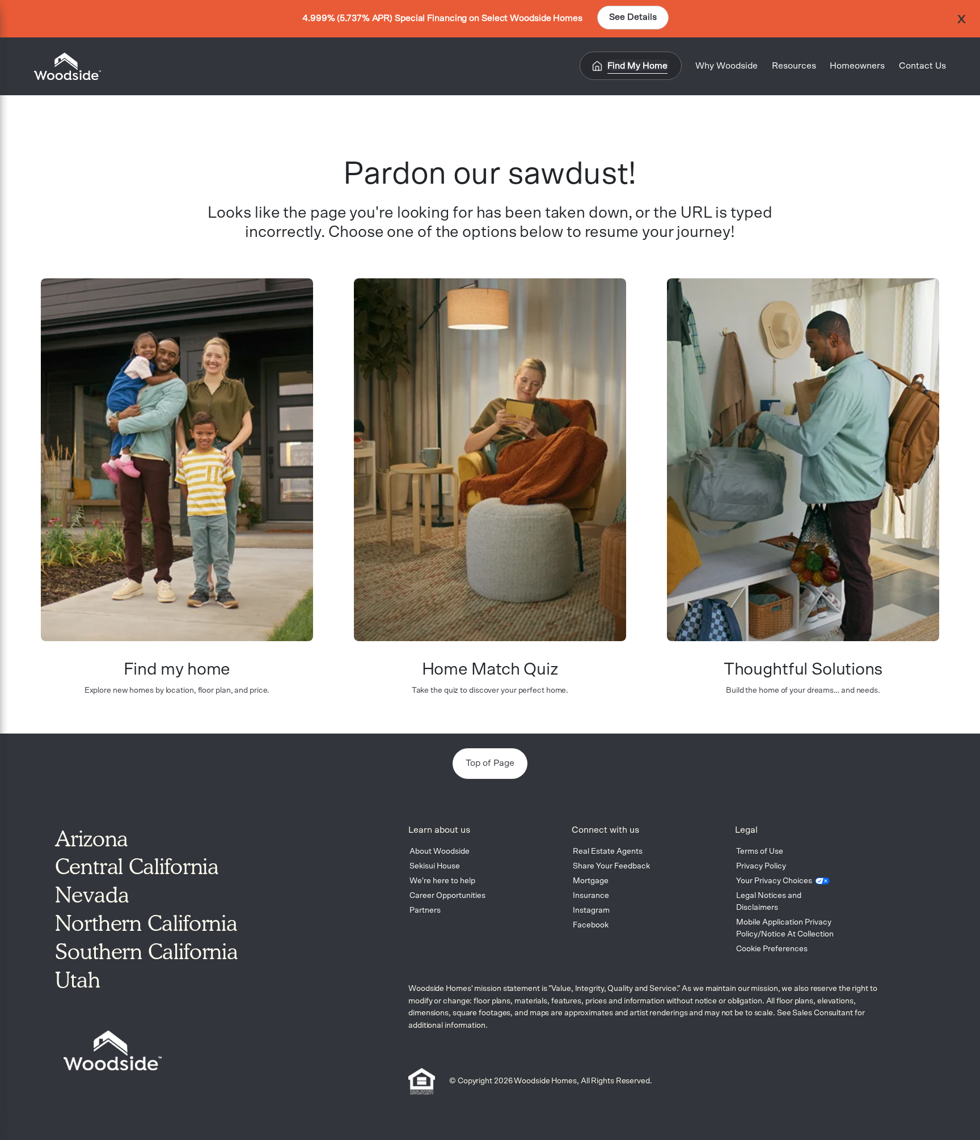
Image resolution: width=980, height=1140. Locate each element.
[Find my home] (177, 459)
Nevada (92, 895)
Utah (77, 980)
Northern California (146, 923)
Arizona (91, 838)
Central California (137, 866)
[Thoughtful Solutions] (803, 459)
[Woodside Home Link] (64, 66)
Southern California (146, 951)
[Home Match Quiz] (490, 459)
